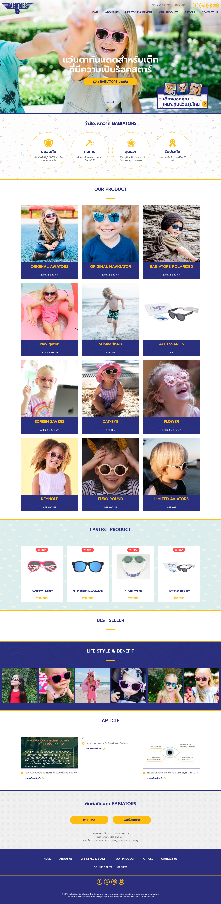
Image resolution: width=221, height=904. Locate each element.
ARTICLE (190, 12)
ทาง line (89, 819)
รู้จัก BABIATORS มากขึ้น (110, 81)
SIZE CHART (180, 5)
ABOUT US (111, 12)
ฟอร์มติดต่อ (132, 819)
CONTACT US (169, 859)
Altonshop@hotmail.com (117, 833)
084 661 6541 (117, 837)
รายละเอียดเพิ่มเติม (33, 778)
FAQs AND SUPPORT (161, 5)
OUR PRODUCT (168, 12)
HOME (94, 12)
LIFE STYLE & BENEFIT (138, 12)
